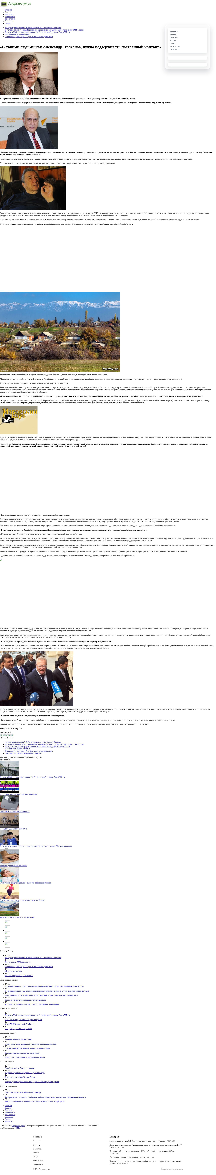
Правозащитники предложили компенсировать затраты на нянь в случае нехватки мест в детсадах (47, 991)
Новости (8, 1121)
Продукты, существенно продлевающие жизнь (25, 1057)
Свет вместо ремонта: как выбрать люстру (23, 753)
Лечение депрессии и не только (13, 865)
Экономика (10, 17)
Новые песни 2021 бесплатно (17, 34)
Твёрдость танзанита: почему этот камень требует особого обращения (34, 1101)
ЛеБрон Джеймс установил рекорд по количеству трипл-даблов (32, 1082)
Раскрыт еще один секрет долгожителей (17, 917)
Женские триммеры (13, 971)
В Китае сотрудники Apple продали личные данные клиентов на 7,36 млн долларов (36, 846)
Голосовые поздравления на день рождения (18, 794)
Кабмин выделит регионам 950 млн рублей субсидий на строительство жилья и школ (41, 995)
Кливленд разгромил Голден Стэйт (20, 1077)
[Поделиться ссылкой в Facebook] (4, 735)
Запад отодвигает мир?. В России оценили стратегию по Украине (33, 28)
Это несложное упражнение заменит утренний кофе (22, 900)
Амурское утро (18, 1126)
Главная (8, 10)
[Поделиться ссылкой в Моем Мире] (9, 735)
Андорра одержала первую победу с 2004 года (24, 1073)
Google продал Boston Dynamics (13, 829)
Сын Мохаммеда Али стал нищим (19, 1068)
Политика (9, 14)
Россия (8, 1108)
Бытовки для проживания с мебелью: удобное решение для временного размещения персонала (45, 1097)
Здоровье (9, 21)
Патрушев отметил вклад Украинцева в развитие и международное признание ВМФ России (44, 30)
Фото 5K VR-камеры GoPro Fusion (15, 811)
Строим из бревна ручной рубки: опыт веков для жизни (29, 37)
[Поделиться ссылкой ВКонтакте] (1, 735)
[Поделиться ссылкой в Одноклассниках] (12, 735)
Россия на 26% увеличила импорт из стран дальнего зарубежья (32, 1004)
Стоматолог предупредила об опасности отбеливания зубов (25, 883)
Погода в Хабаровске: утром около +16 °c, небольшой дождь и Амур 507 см (37, 32)
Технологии (10, 19)
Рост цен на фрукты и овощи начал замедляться (25, 1000)
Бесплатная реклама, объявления (19, 976)
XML (18, 1128)
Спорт (7, 23)
